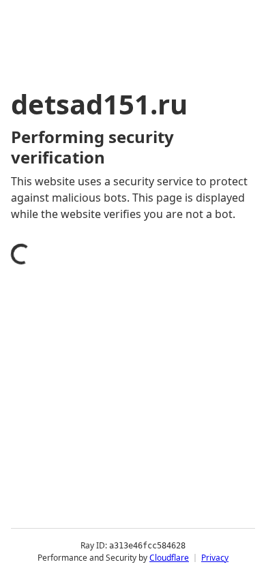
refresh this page (71, 502)
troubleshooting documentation (110, 557)
